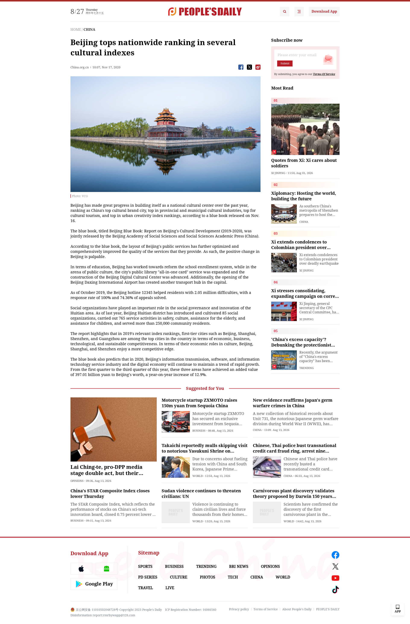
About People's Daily (297, 609)
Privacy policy (239, 609)
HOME (75, 30)
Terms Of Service (324, 74)
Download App (324, 11)
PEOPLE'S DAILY (328, 609)
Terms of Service (265, 609)
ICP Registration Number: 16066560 (190, 609)
